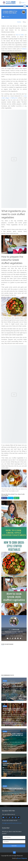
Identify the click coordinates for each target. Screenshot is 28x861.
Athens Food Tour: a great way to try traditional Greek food (13, 709)
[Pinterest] (15, 639)
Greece (24, 48)
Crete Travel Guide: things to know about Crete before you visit (13, 735)
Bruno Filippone (22, 858)
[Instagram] (10, 639)
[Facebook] (18, 639)
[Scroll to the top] (14, 852)
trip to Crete (19, 34)
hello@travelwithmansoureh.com (12, 823)
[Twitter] (20, 639)
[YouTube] (7, 639)
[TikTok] (12, 639)
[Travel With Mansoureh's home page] (9, 2)
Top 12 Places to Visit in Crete (13, 788)
